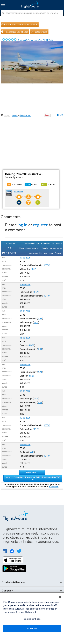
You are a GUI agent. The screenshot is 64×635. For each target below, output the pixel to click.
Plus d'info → (32, 472)
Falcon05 (18, 191)
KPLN (36, 292)
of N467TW (15, 184)
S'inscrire (54, 486)
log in (22, 224)
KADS (31, 452)
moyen (7, 115)
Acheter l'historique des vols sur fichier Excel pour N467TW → (33, 478)
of (32, 184)
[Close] (60, 597)
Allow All (32, 628)
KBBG (31, 345)
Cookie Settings (32, 619)
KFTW (47, 265)
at (48, 184)
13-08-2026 (25, 364)
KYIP (34, 269)
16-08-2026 (25, 284)
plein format (25, 115)
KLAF (40, 319)
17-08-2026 (25, 258)
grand (15, 115)
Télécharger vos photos (16, 31)
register (40, 224)
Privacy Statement (26, 612)
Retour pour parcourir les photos (20, 24)
